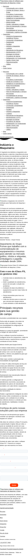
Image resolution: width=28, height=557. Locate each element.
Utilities (8, 64)
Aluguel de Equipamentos (14, 36)
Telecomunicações (12, 62)
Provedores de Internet (13, 56)
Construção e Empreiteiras (14, 40)
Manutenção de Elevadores (14, 50)
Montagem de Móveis (12, 54)
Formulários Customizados (14, 14)
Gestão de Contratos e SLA (14, 16)
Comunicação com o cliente (14, 8)
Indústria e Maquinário (13, 46)
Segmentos (6, 34)
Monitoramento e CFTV (13, 52)
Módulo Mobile (10, 22)
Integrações (3, 524)
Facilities (9, 44)
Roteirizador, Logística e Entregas (16, 32)
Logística (9, 48)
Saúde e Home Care (12, 60)
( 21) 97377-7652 (5, 542)
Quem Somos (7, 68)
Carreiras (2, 536)
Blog (4, 66)
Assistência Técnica (12, 38)
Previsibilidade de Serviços (14, 30)
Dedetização (10, 42)
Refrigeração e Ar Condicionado (16, 58)
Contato (2, 530)
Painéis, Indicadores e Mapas (15, 24)
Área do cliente (4, 533)
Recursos (6, 6)
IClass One (3, 527)
